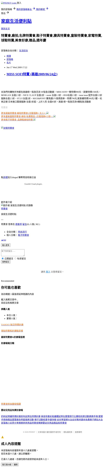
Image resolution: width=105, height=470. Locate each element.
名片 (9, 62)
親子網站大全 (96, 419)
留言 (24, 224)
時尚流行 (22, 232)
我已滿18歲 (6, 465)
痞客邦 (18, 224)
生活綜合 (23, 50)
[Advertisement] (33, 83)
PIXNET (32, 432)
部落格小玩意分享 (10, 423)
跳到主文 (5, 29)
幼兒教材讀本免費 (81, 419)
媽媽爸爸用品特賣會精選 (31, 423)
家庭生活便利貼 (16, 21)
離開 (16, 465)
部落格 (10, 59)
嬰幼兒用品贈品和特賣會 (55, 423)
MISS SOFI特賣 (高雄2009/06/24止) (32, 74)
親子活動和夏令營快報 (45, 419)
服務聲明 (78, 432)
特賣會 (4, 209)
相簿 (9, 56)
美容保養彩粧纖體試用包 (53, 416)
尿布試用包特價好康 (30, 416)
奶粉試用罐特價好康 (11, 416)
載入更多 (5, 245)
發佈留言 (5, 262)
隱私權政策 (67, 432)
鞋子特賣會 (23, 235)
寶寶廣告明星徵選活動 (23, 419)
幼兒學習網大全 (64, 419)
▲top (3, 240)
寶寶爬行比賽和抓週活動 (77, 416)
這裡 (5, 177)
